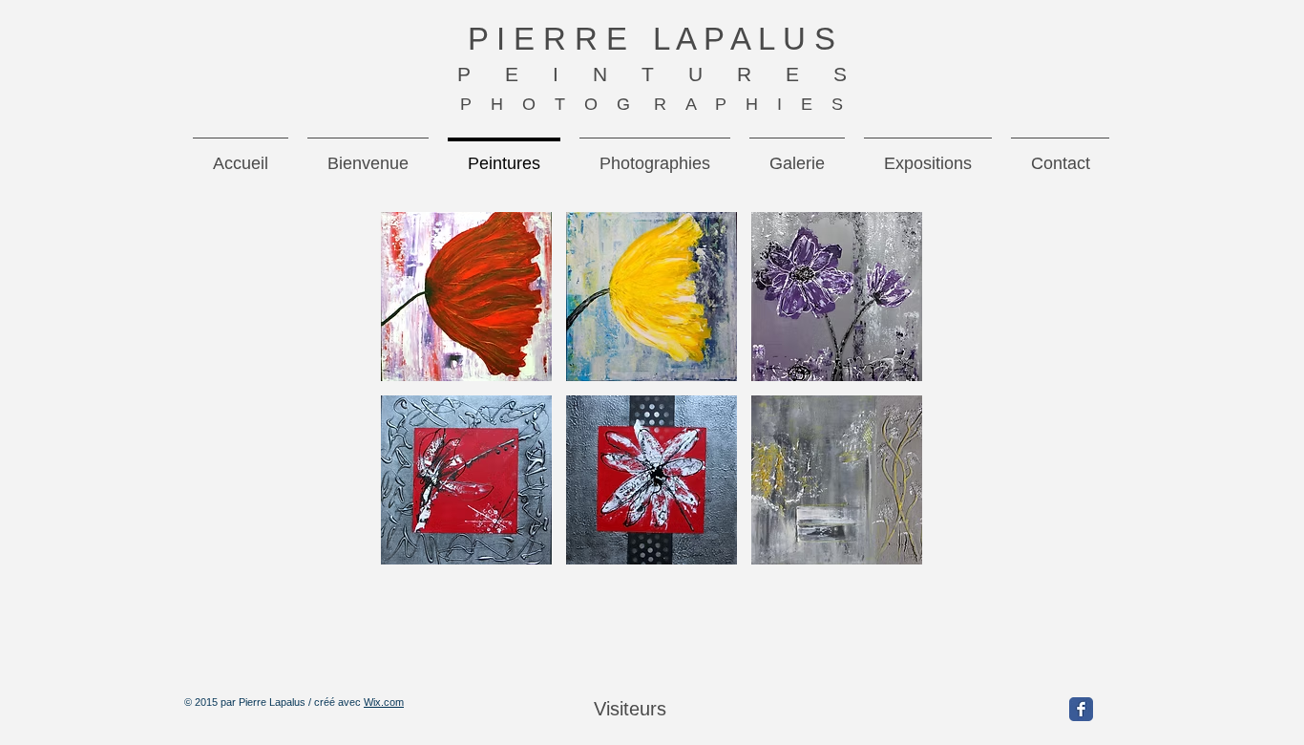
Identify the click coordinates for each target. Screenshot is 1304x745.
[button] (466, 296)
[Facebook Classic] (1081, 709)
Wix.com (384, 702)
